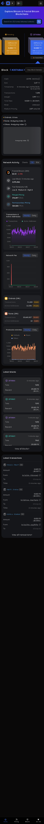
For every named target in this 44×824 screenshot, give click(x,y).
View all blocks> (22, 449)
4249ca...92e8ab (13, 514)
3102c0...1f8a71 (13, 465)
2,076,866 (16, 182)
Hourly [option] (26, 215)
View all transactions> (22, 535)
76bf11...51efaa (13, 489)
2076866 (37, 34)
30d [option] (37, 162)
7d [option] (32, 162)
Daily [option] (34, 215)
